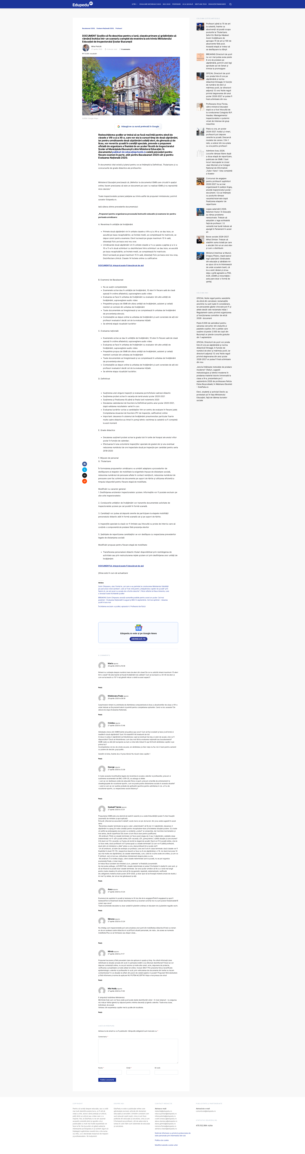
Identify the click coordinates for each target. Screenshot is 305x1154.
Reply (100, 687)
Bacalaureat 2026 (88, 28)
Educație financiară (217, 4)
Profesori (176, 4)
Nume (101, 1068)
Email (129, 1068)
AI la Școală (188, 4)
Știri (134, 4)
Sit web (157, 1068)
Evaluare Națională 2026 (150, 4)
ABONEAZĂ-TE (138, 639)
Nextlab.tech (201, 4)
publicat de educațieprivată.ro (129, 152)
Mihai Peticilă (96, 46)
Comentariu (103, 1037)
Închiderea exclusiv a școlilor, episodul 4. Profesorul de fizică (121, 606)
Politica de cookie (162, 1140)
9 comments (125, 49)
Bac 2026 (166, 4)
